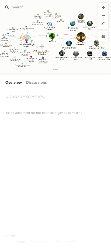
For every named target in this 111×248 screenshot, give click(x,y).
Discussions (36, 82)
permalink (75, 113)
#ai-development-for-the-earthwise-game (35, 113)
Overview (13, 82)
